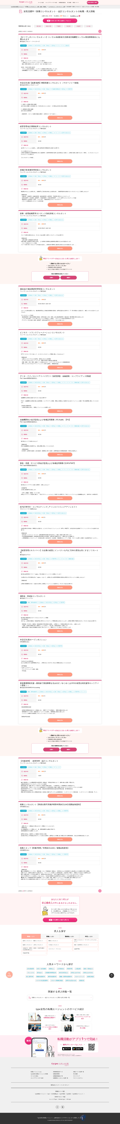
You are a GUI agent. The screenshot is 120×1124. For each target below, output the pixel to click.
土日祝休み (60, 968)
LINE (62, 1107)
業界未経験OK (52, 976)
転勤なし (51, 968)
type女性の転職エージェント (17, 6)
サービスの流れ (34, 1076)
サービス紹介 (41, 2)
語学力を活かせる (71, 980)
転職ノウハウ (76, 2)
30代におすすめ (88, 972)
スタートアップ (79, 976)
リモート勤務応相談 (57, 980)
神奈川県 (48, 26)
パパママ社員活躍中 (42, 980)
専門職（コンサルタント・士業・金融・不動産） (36, 6)
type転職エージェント (40, 1094)
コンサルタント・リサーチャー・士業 (56, 6)
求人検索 (69, 2)
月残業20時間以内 (50, 972)
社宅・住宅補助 (41, 968)
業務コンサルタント (53, 940)
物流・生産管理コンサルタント (81, 944)
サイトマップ (76, 1076)
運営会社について (55, 1085)
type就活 (69, 1094)
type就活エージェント (78, 1094)
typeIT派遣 (62, 1094)
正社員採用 (30, 968)
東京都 (39, 26)
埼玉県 (68, 26)
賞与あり (39, 972)
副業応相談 (90, 976)
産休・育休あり (88, 968)
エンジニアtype (53, 1099)
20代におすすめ (75, 972)
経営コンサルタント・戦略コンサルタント (33, 940)
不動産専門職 (26, 953)
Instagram (57, 1107)
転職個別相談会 (62, 2)
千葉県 (58, 26)
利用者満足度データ (58, 1071)
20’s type (69, 1099)
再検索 (9, 976)
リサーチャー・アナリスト (54, 949)
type (49, 1094)
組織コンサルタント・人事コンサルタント (33, 944)
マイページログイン (78, 1078)
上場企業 (78, 968)
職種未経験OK (40, 976)
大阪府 (78, 26)
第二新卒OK (29, 976)
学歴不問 (69, 968)
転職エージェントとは (36, 1071)
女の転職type (54, 1094)
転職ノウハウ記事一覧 (78, 1071)
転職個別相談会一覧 (58, 1076)
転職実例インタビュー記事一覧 (60, 1078)
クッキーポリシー (65, 1085)
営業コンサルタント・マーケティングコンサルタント (85, 940)
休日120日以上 (63, 972)
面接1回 (81, 980)
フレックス (30, 972)
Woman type (62, 1099)
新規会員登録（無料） (93, 2)
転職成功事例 (56, 1074)
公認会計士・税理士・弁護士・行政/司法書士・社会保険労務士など (34, 948)
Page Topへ (111, 975)
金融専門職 (77, 949)
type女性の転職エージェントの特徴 (39, 1074)
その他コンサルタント (53, 944)
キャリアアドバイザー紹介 (51, 2)
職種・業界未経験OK (66, 976)
